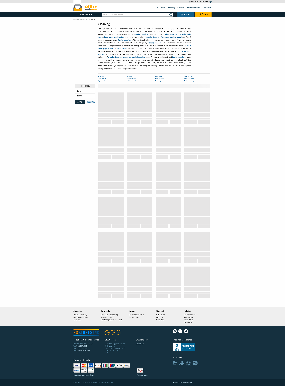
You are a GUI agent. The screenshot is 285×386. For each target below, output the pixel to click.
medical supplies (176, 37)
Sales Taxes (77, 320)
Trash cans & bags (189, 81)
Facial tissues (130, 76)
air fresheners (163, 37)
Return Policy (188, 317)
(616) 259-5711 (81, 346)
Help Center (160, 7)
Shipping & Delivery (176, 7)
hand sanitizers (120, 37)
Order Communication (136, 315)
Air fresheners (102, 76)
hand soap (108, 37)
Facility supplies (131, 78)
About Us (159, 317)
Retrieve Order (134, 317)
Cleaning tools (102, 78)
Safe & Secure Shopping (109, 315)
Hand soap (158, 76)
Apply (79, 102)
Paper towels (101, 81)
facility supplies (124, 40)
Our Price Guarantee (80, 317)
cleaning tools (151, 37)
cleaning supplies (141, 34)
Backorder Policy (189, 315)
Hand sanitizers (159, 78)
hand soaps (181, 51)
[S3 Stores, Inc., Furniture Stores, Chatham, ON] (184, 347)
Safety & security (131, 81)
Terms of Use (188, 320)
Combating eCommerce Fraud (111, 320)
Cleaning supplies (189, 76)
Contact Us (207, 7)
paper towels (180, 34)
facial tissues (122, 48)
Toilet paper (158, 81)
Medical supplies (189, 78)
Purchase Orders (193, 7)
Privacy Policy (188, 322)
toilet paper (169, 34)
